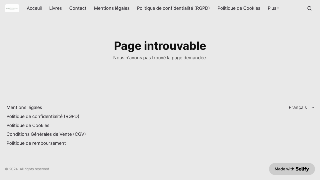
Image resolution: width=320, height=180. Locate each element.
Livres (55, 8)
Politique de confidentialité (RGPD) (173, 8)
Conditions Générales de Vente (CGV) (46, 134)
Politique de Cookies (239, 8)
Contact (77, 8)
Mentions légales (112, 8)
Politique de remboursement (36, 143)
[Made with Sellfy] (292, 169)
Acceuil (34, 8)
